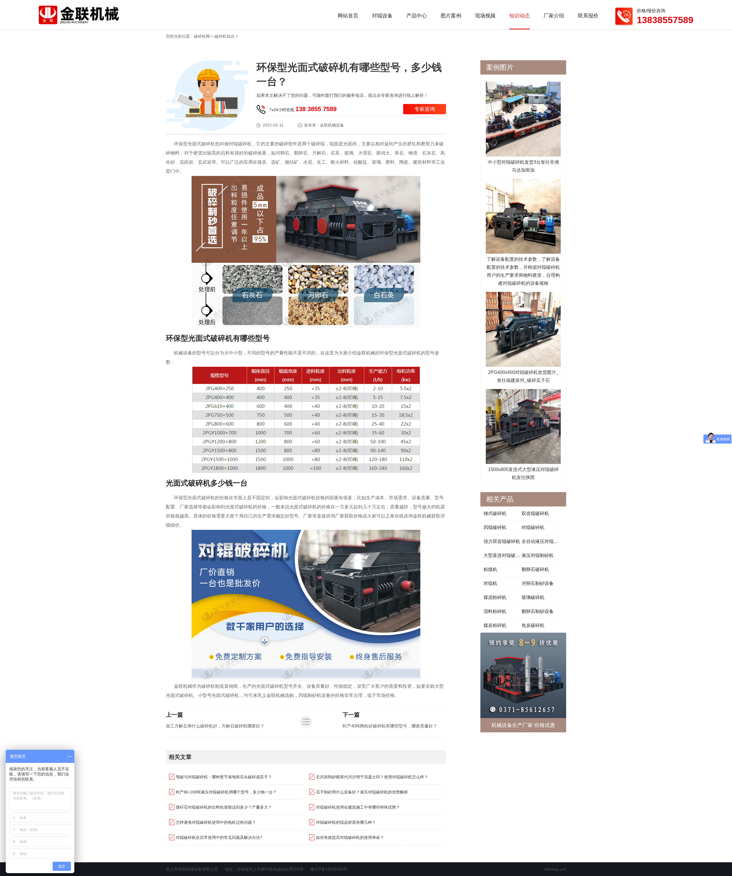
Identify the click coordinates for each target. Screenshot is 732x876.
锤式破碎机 (495, 513)
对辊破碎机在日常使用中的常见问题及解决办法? (219, 837)
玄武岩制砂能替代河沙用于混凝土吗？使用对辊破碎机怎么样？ (372, 777)
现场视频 (485, 16)
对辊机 (490, 583)
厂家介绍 (554, 16)
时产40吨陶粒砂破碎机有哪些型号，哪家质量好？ (390, 725)
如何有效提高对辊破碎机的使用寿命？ (350, 837)
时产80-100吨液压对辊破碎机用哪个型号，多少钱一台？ (226, 792)
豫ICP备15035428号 (329, 869)
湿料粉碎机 (495, 611)
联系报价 (588, 16)
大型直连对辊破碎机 (503, 555)
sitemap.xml (555, 869)
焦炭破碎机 (533, 625)
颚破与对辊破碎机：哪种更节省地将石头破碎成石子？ (224, 777)
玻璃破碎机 (533, 597)
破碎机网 (202, 36)
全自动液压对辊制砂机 (541, 541)
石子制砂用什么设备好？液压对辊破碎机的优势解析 (362, 792)
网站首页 (348, 16)
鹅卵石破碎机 (535, 569)
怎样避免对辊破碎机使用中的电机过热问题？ (216, 822)
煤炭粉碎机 (495, 625)
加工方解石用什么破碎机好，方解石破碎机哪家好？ (215, 725)
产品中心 (416, 16)
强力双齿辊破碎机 (502, 541)
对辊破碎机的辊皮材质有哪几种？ (346, 822)
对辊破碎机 (533, 527)
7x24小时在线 (303, 109)
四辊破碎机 (495, 527)
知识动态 (519, 16)
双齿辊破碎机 (535, 513)
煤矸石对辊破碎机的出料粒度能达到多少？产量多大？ (224, 807)
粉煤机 (490, 569)
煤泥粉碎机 (495, 597)
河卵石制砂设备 (538, 583)
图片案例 (451, 16)
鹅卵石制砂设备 (538, 611)
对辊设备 (382, 16)
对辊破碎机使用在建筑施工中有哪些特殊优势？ (358, 807)
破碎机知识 (224, 36)
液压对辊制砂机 (538, 555)
